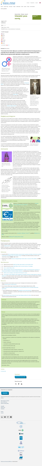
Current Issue (6, 6)
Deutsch (3, 35)
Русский (3, 41)
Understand (18, 6)
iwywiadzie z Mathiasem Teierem (23, 233)
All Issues (10, 6)
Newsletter (32, 2)
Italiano (3, 37)
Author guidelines (4, 8)
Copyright (2, 406)
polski (3, 38)
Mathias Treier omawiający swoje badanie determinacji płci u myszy (15, 272)
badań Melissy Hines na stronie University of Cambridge (23, 266)
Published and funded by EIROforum (6, 461)
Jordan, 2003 (15, 94)
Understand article (35, 16)
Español (3, 43)
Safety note (3, 407)
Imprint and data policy (5, 403)
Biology (5, 27)
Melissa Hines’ (7, 245)
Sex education (17, 29)
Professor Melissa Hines (11, 105)
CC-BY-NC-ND (3, 371)
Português (3, 40)
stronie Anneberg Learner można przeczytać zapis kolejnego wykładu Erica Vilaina (17, 295)
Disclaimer (2, 408)
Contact (28, 2)
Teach (22, 6)
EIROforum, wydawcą (16, 236)
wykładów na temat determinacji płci (25, 290)
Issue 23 (26, 14)
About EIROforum (4, 402)
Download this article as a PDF (20, 376)
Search (36, 2)
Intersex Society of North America (10, 284)
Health (8, 27)
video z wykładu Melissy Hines (9, 268)
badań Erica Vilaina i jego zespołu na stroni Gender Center (23, 264)
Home (2, 6)
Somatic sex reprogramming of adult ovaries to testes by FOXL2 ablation (24, 258)
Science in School (17, 14)
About (28, 6)
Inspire (14, 6)
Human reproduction (11, 29)
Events (25, 6)
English (3, 33)
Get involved (32, 6)
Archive (2, 411)
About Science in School (5, 400)
